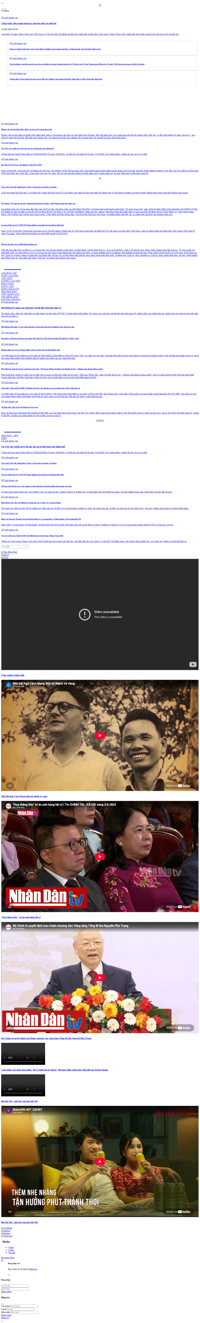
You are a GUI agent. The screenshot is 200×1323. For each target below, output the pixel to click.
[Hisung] (5, 1230)
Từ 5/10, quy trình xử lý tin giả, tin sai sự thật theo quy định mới (27, 148)
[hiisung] (5, 1233)
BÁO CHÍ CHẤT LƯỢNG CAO (9, 278)
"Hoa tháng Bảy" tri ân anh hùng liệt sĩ (20, 917)
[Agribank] (6, 1228)
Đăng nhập (6, 1291)
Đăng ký (5, 1318)
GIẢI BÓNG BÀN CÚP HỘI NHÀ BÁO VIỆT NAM (10, 290)
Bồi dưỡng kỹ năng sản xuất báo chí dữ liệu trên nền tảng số (31, 308)
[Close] (2, 1304)
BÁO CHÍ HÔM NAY (17, 427)
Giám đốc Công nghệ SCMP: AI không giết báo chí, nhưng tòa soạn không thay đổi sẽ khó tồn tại (40, 388)
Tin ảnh (11, 1252)
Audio (11, 1250)
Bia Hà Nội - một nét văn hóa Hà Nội (19, 1101)
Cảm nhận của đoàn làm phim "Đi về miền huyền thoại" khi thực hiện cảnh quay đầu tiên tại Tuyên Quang (54, 1070)
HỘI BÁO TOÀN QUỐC (10, 284)
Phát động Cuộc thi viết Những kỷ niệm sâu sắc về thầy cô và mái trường (31, 503)
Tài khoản (6, 1306)
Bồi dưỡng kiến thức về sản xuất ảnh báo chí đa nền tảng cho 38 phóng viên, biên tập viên (37, 327)
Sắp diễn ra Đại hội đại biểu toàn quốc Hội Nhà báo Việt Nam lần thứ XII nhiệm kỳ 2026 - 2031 (40, 338)
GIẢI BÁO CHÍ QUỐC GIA (9, 274)
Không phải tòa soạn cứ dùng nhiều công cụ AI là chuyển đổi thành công (30, 350)
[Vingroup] (6, 1236)
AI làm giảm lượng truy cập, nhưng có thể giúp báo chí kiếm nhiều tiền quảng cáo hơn (36, 486)
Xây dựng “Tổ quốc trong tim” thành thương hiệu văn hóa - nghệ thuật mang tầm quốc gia (38, 203)
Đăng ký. (33, 1269)
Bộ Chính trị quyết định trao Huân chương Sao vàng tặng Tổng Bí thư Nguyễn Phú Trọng (46, 1038)
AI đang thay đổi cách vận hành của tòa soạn (19, 407)
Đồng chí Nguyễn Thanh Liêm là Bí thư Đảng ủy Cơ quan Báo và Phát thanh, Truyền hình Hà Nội (41, 519)
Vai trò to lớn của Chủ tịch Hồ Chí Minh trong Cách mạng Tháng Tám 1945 (32, 536)
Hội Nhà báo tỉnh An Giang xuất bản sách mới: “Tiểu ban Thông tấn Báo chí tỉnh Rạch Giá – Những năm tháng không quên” (52, 369)
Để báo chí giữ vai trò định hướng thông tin (19, 244)
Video (11, 1247)
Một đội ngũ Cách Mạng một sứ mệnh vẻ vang (24, 796)
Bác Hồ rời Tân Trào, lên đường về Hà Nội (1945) (21, 165)
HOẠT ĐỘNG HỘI (16, 264)
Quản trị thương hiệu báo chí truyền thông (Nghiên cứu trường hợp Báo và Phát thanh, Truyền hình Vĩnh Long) (55, 49)
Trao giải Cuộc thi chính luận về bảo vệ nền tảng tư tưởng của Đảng (29, 187)
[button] (5, 1257)
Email (4, 1309)
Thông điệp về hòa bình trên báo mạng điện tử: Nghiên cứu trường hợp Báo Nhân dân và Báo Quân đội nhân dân (56, 79)
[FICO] (5, 554)
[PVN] (4, 557)
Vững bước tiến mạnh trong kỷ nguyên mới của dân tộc (29, 23)
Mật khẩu (5, 1312)
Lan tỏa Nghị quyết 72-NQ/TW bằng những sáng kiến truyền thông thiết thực (32, 225)
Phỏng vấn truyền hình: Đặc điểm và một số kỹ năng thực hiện (26, 129)
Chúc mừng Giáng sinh (12, 675)
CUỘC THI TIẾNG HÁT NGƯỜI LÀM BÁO (10, 297)
